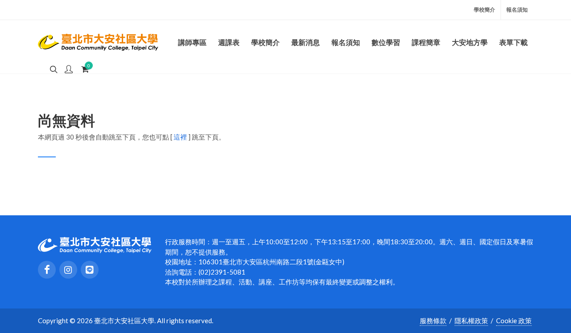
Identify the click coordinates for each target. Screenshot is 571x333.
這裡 (180, 137)
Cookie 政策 (514, 321)
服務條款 (433, 321)
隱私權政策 (471, 321)
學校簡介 (484, 9)
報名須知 (517, 9)
